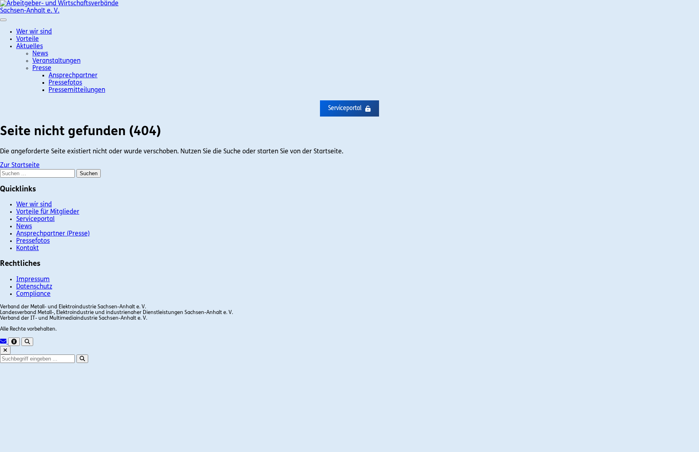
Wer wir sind (34, 32)
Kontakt (27, 248)
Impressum (33, 279)
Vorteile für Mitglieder (47, 212)
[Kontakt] (4, 342)
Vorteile (27, 39)
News (40, 54)
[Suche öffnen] (27, 341)
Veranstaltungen (56, 61)
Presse (41, 68)
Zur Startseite (20, 165)
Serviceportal (35, 219)
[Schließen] (5, 350)
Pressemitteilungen (77, 90)
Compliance (33, 294)
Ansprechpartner (73, 75)
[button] (349, 108)
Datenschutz (34, 287)
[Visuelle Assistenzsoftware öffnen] (14, 341)
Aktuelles (29, 46)
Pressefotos (65, 83)
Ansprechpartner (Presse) (53, 234)
